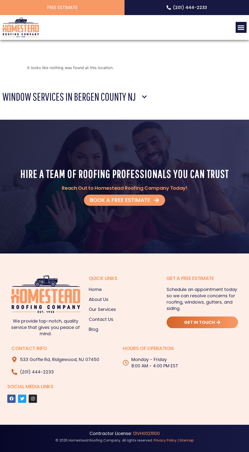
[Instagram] (33, 399)
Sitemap (186, 440)
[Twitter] (22, 399)
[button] (241, 27)
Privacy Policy (165, 440)
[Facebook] (11, 399)
